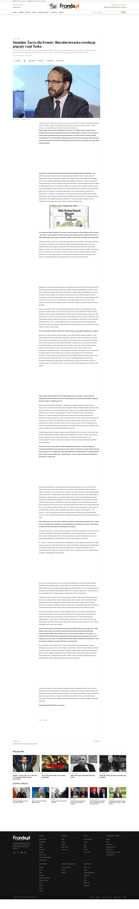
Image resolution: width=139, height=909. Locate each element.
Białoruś (64, 844)
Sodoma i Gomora (44, 880)
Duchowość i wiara (43, 12)
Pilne (85, 880)
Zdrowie (64, 870)
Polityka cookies (117, 897)
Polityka (15, 799)
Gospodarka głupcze (89, 872)
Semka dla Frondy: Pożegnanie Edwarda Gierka (82, 776)
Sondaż (41, 852)
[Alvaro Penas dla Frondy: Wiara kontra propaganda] (55, 763)
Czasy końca (109, 849)
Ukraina (63, 841)
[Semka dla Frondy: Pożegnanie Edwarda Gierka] (83, 763)
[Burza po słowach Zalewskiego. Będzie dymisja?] (40, 792)
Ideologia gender (110, 854)
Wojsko (41, 847)
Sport (85, 877)
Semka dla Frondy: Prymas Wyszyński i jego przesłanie (112, 776)
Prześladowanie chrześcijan (113, 852)
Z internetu (86, 875)
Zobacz (41, 885)
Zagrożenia (87, 885)
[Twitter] (14, 852)
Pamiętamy (42, 849)
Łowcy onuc (65, 849)
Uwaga (41, 890)
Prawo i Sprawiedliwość (45, 857)
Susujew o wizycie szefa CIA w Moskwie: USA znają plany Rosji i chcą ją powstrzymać (25, 777)
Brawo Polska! (42, 839)
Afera (40, 870)
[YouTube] (21, 852)
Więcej (61, 12)
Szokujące (41, 875)
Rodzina (64, 872)
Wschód (28, 12)
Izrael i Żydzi (87, 852)
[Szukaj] (104, 12)
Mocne (41, 883)
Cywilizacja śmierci (111, 847)
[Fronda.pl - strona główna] (24, 838)
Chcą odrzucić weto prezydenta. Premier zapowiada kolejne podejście (78, 802)
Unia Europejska (88, 839)
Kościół (108, 839)
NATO (33, 799)
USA (85, 844)
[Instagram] (25, 852)
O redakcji (91, 897)
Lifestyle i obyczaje (69, 864)
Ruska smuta (65, 847)
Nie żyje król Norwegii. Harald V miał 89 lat (59, 801)
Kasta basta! (42, 841)
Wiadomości (87, 883)
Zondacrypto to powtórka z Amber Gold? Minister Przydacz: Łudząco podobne (117, 802)
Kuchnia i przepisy (66, 867)
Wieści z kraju (94, 799)
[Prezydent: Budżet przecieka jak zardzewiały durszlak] (21, 792)
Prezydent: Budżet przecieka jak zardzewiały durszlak (20, 801)
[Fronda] (69, 6)
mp (13, 55)
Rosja (63, 839)
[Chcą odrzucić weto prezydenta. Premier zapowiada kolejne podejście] (79, 792)
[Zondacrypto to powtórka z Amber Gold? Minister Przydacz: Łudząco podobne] (117, 792)
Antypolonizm (42, 859)
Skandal (41, 867)
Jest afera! (54, 12)
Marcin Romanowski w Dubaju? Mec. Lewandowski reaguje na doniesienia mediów (97, 802)
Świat (34, 12)
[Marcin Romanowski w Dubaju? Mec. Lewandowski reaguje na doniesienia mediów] (98, 792)
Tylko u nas (16, 38)
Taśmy (40, 888)
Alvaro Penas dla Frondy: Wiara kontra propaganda (53, 776)
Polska (15, 12)
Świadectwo (109, 844)
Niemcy (86, 849)
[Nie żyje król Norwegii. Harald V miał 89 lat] (60, 792)
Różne (85, 870)
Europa (53, 799)
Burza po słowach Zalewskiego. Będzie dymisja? (39, 801)
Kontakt (124, 897)
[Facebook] (17, 852)
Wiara (107, 841)
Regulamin (97, 897)
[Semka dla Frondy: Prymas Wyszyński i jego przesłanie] (112, 763)
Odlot (40, 872)
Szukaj (123, 12)
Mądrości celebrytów (44, 877)
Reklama (21, 12)
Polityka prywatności (107, 897)
